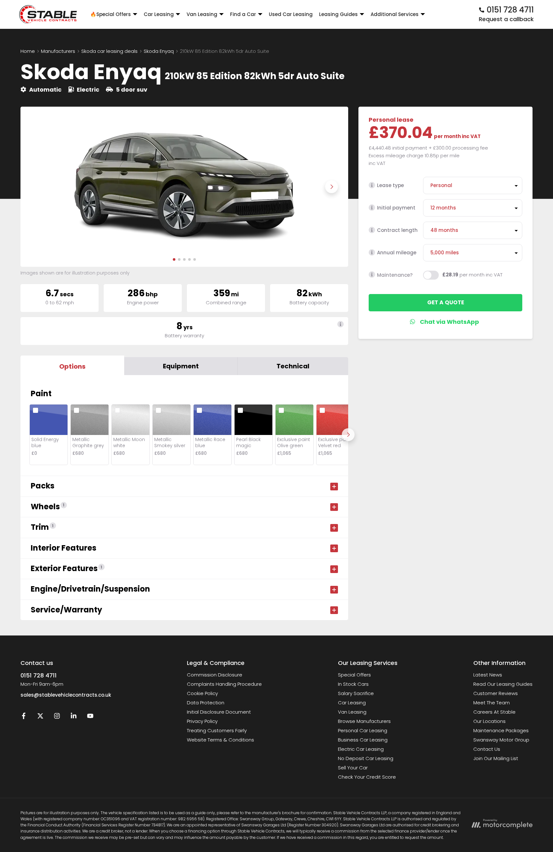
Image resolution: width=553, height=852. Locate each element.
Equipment (181, 366)
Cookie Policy (202, 693)
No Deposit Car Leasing (365, 758)
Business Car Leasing (363, 739)
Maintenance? (395, 274)
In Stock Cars (353, 684)
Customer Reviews (495, 693)
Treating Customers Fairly (217, 730)
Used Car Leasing (291, 14)
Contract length (397, 230)
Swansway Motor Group (501, 739)
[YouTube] (90, 717)
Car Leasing (352, 702)
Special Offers (354, 674)
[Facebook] (23, 717)
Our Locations (489, 721)
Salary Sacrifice (356, 693)
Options (72, 366)
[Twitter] (40, 717)
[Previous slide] (37, 186)
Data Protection (205, 702)
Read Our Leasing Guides (503, 684)
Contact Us (486, 749)
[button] (174, 259)
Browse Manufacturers (364, 721)
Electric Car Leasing (361, 749)
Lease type (390, 185)
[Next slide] (331, 186)
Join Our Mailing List (495, 758)
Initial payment (396, 207)
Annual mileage (396, 252)
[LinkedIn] (73, 717)
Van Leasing (352, 712)
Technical (292, 366)
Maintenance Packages (501, 730)
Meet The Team (491, 702)
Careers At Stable (494, 712)
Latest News (487, 674)
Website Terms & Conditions (220, 739)
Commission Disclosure (214, 674)
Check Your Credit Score (367, 777)
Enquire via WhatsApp (446, 321)
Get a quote (445, 302)
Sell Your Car (353, 767)
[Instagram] (57, 717)
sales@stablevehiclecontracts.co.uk (65, 695)
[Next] (348, 434)
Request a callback (506, 19)
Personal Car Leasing (362, 730)
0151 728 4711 (38, 675)
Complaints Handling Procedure (224, 684)
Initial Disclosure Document (219, 712)
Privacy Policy (202, 721)
